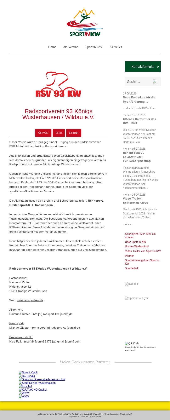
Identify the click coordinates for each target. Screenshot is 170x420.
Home (52, 47)
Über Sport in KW (135, 241)
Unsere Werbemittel (137, 246)
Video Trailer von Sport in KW (143, 251)
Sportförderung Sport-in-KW (118, 414)
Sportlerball (131, 268)
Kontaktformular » (144, 66)
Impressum (74, 416)
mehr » (127, 115)
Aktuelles (115, 47)
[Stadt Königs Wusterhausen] (37, 382)
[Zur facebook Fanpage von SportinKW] (132, 283)
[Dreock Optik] (28, 372)
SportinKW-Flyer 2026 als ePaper (140, 235)
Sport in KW (93, 47)
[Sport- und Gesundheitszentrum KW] (42, 379)
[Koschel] (25, 386)
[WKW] (24, 393)
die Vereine (70, 47)
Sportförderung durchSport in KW (142, 262)
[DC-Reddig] (27, 375)
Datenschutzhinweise (91, 416)
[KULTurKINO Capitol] (33, 389)
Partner (129, 255)
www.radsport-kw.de (30, 300)
